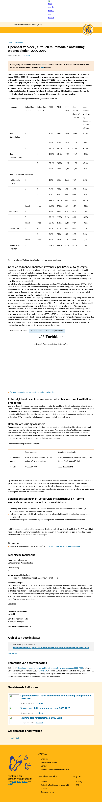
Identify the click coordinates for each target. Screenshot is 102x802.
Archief (44, 782)
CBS (14, 781)
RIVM (24, 781)
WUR (10, 784)
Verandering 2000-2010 (54, 331)
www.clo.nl (43, 671)
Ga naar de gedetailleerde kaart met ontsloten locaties (32, 392)
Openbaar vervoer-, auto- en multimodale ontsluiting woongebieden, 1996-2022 (51, 648)
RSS (77, 785)
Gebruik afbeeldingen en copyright (55, 785)
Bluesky (79, 782)
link (42, 67)
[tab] (18, 331)
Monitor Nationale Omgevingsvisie (55, 770)
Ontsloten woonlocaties (18, 331)
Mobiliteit (27, 55)
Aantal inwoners (36, 331)
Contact (44, 766)
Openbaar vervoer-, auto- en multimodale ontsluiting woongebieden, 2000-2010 (50, 668)
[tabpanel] (51, 361)
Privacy (44, 789)
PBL (19, 781)
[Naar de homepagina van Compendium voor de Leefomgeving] (51, 11)
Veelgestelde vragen (49, 763)
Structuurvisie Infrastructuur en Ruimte (64, 547)
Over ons (44, 759)
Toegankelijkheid (47, 792)
